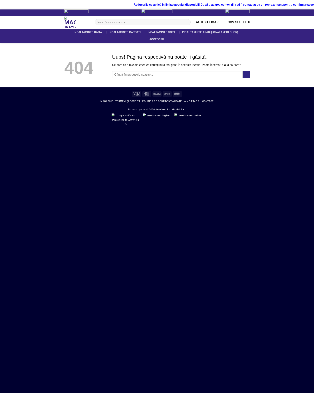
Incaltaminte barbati (125, 32)
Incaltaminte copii (161, 32)
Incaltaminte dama (88, 32)
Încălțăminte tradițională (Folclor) (210, 32)
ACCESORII (156, 39)
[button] (208, 22)
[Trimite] (187, 22)
